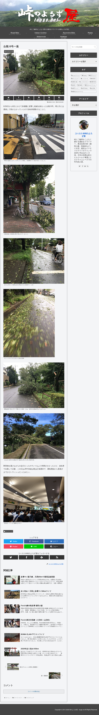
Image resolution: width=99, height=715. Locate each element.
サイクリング (9, 531)
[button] (95, 47)
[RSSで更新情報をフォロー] (57, 557)
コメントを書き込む (34, 691)
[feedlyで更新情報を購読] (41, 557)
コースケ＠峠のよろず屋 (83, 134)
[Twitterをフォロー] (10, 557)
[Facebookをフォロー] (26, 557)
